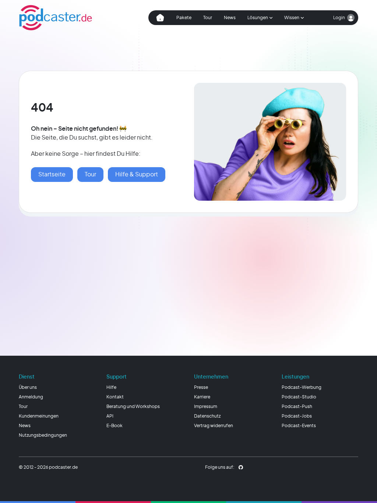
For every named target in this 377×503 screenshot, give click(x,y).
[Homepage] (55, 17)
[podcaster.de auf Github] (241, 467)
